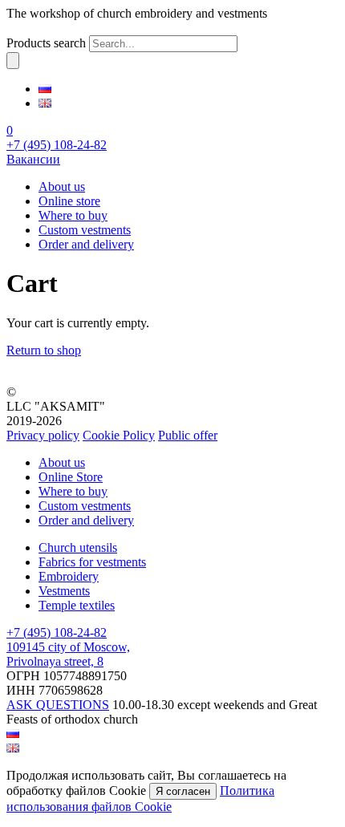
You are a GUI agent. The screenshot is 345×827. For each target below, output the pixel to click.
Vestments (64, 591)
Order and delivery (86, 244)
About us (62, 186)
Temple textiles (77, 605)
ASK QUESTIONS (57, 704)
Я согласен (183, 791)
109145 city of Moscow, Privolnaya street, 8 (68, 654)
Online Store (71, 477)
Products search (46, 43)
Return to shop (43, 350)
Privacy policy (42, 435)
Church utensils (78, 547)
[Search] (12, 60)
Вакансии (33, 159)
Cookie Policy (119, 435)
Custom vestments (85, 230)
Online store (69, 201)
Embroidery (69, 576)
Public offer (187, 435)
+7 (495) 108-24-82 (56, 145)
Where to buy (73, 215)
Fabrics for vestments (92, 562)
